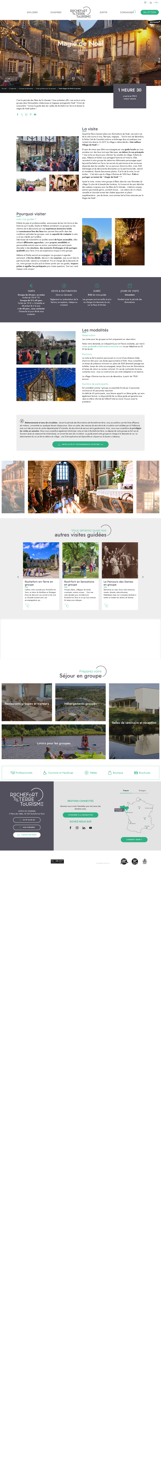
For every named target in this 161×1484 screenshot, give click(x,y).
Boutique (118, 773)
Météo (93, 773)
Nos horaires (29, 827)
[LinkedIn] (83, 828)
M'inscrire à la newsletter (80, 815)
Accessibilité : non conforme (104, 854)
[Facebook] (70, 828)
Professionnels (24, 773)
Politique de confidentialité (49, 854)
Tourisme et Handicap (60, 773)
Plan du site (86, 854)
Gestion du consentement (128, 854)
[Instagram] (77, 828)
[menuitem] (32, 12)
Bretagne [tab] (142, 790)
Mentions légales (29, 854)
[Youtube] (90, 828)
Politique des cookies (70, 854)
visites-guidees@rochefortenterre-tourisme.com (102, 346)
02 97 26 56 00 (29, 820)
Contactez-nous (28, 835)
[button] (150, 2)
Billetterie (149, 12)
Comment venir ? (134, 839)
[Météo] (145, 2)
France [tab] (126, 790)
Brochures (144, 773)
